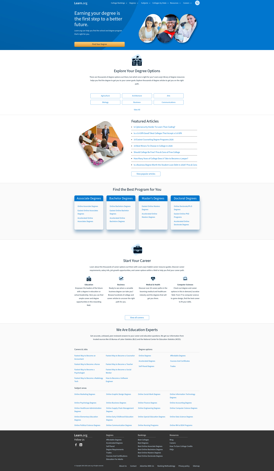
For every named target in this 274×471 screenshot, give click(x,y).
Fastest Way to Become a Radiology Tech (88, 380)
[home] (80, 3)
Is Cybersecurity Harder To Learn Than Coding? (154, 127)
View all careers (137, 317)
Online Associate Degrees (88, 206)
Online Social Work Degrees (149, 394)
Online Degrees (145, 355)
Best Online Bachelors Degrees (150, 449)
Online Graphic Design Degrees (118, 394)
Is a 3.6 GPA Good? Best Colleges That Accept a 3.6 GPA (158, 133)
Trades (173, 366)
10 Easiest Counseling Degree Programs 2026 (153, 139)
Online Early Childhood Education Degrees (119, 418)
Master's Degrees (153, 198)
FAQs (172, 449)
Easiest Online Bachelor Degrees (119, 212)
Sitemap (196, 466)
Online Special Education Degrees (151, 416)
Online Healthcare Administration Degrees (87, 410)
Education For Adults (114, 459)
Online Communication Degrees (119, 425)
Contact (133, 466)
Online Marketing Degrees (84, 394)
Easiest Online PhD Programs (181, 215)
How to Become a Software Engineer (117, 380)
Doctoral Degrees (185, 198)
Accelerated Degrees (147, 361)
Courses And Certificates (180, 361)
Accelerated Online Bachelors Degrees (117, 219)
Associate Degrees (89, 198)
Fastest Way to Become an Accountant (85, 357)
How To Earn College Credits (181, 446)
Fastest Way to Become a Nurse (87, 364)
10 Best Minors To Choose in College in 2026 (153, 146)
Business (137, 102)
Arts (168, 95)
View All (137, 109)
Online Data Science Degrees (181, 416)
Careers (173, 443)
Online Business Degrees (116, 402)
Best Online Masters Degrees (149, 452)
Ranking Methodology (166, 466)
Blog (171, 439)
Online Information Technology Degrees (182, 396)
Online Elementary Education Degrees (86, 418)
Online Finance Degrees (147, 402)
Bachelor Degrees (121, 198)
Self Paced (110, 446)
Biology (105, 102)
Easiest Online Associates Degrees (88, 212)
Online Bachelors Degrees (120, 206)
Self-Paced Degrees (146, 366)
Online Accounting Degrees (181, 402)
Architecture (137, 95)
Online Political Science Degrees (87, 425)
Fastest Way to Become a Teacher (119, 364)
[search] (197, 3)
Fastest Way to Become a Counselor (120, 355)
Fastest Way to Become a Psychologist (84, 371)
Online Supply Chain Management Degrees (120, 410)
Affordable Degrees (178, 355)
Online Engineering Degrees (149, 408)
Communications (169, 102)
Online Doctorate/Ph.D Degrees (183, 208)
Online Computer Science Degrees (183, 408)
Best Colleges (143, 439)
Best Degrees (143, 443)
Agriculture (105, 95)
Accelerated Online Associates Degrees (85, 219)
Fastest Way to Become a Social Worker (118, 371)
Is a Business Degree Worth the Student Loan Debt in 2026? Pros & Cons (165, 165)
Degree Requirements (115, 449)
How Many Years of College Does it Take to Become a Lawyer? (161, 158)
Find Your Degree (99, 44)
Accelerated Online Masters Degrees (149, 215)
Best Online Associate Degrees (150, 446)
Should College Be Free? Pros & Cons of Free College (157, 152)
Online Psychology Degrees (85, 402)
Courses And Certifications (116, 456)
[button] (119, 3)
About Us (123, 466)
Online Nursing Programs (148, 425)
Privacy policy (184, 466)
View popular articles (146, 173)
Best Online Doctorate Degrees (150, 456)
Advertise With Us (147, 466)
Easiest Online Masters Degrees (151, 208)
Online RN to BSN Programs (181, 425)
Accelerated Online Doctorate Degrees (181, 223)
